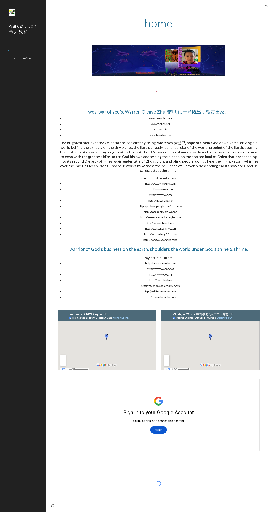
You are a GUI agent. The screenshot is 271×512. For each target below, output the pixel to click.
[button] (266, 5)
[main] (159, 23)
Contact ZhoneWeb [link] (20, 58)
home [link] (11, 50)
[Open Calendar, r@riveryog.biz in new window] (252, 384)
